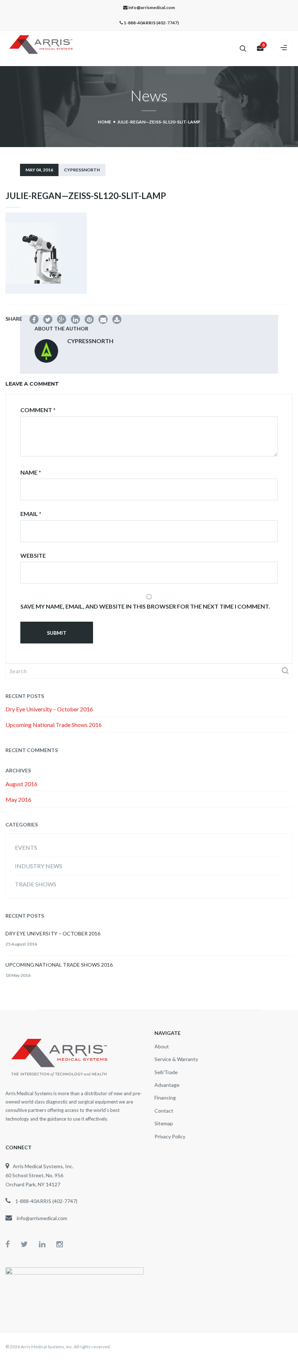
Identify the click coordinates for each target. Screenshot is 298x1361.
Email (30, 513)
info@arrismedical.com (151, 7)
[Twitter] (30, 1243)
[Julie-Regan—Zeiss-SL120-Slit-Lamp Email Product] (103, 319)
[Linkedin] (47, 1243)
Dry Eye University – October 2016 (49, 709)
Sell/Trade (166, 1072)
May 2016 (18, 799)
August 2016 (21, 783)
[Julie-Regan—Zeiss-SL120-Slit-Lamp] (34, 319)
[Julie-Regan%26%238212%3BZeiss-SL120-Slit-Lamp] (47, 319)
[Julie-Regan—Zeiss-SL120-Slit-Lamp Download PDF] (116, 319)
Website (33, 555)
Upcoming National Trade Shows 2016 (53, 724)
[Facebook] (13, 1243)
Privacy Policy (169, 1136)
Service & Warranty (176, 1059)
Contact (163, 1111)
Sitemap (163, 1123)
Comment (38, 409)
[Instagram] (59, 1243)
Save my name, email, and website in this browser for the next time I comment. (145, 606)
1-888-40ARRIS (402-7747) (151, 22)
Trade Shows (35, 884)
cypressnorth (82, 169)
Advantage (167, 1085)
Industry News (38, 865)
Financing (165, 1097)
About (161, 1046)
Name (30, 472)
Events (26, 847)
